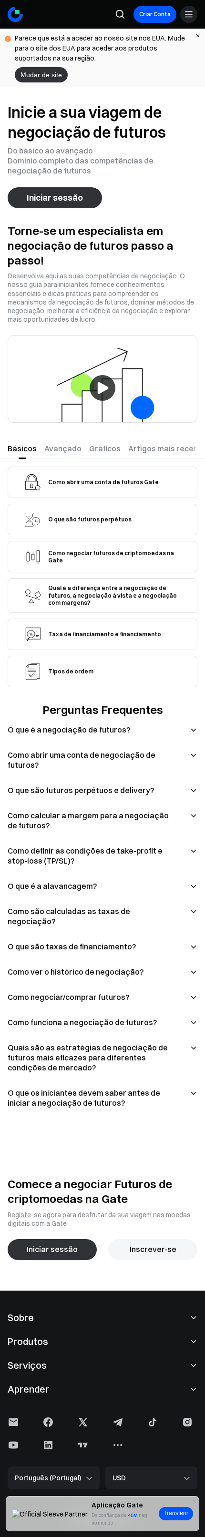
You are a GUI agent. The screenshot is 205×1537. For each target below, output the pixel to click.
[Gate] (15, 14)
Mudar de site (41, 75)
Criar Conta (155, 14)
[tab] (24, 448)
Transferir (176, 1513)
